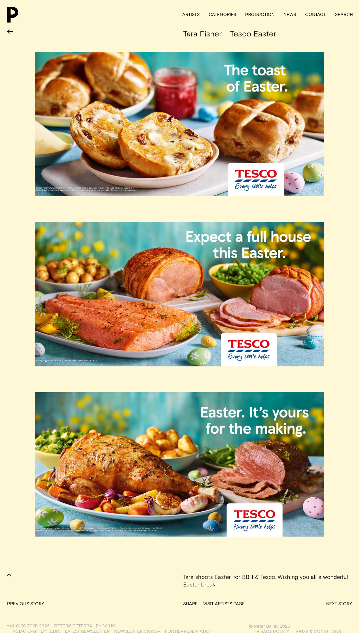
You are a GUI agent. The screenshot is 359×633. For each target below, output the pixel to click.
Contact (315, 14)
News (290, 14)
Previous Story (25, 604)
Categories (222, 14)
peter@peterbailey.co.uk (84, 626)
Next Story (339, 604)
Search (344, 14)
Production (260, 14)
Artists (191, 14)
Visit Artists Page (224, 604)
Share (190, 604)
